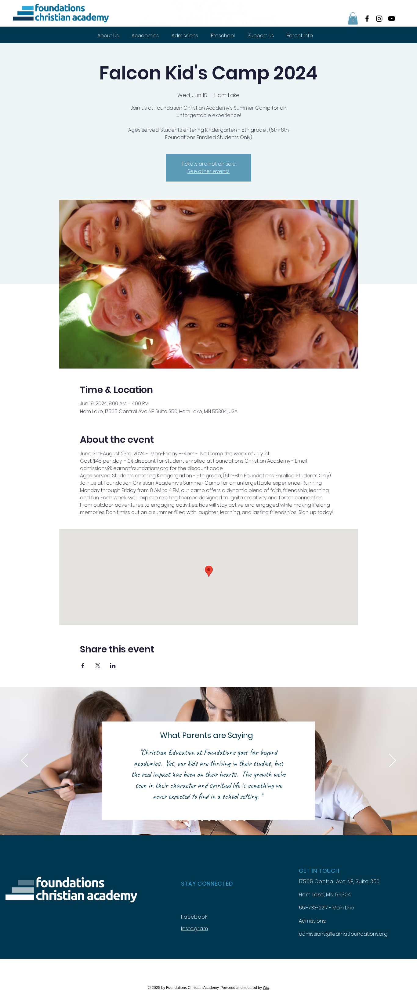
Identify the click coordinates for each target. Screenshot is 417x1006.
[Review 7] (216, 820)
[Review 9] (230, 820)
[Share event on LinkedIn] (113, 665)
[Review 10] (237, 820)
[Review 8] (223, 820)
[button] (353, 18)
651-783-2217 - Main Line (326, 907)
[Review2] (180, 819)
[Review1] (173, 820)
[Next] (392, 761)
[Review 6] (209, 820)
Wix (266, 988)
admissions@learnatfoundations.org (343, 934)
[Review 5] (202, 820)
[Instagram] (379, 18)
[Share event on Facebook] (83, 665)
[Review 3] (188, 820)
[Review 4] (195, 820)
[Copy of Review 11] (244, 820)
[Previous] (24, 761)
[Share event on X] (98, 665)
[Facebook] (367, 18)
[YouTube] (391, 18)
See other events (208, 171)
